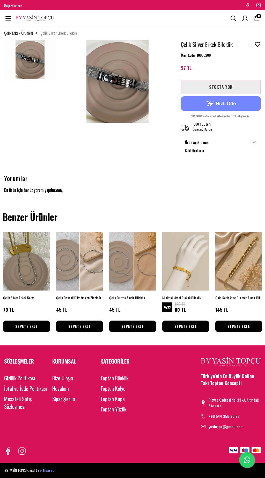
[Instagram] (22, 451)
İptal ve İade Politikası (25, 388)
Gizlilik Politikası (19, 378)
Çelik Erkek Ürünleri (18, 33)
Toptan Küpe (112, 399)
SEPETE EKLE (26, 326)
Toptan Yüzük (113, 409)
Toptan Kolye (113, 388)
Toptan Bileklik (114, 378)
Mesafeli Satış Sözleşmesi (18, 402)
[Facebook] (8, 451)
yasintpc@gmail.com (226, 426)
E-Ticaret (47, 470)
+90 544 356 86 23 (224, 416)
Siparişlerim (63, 399)
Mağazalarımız (13, 5)
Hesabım (60, 388)
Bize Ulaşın (62, 378)
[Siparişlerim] (245, 18)
